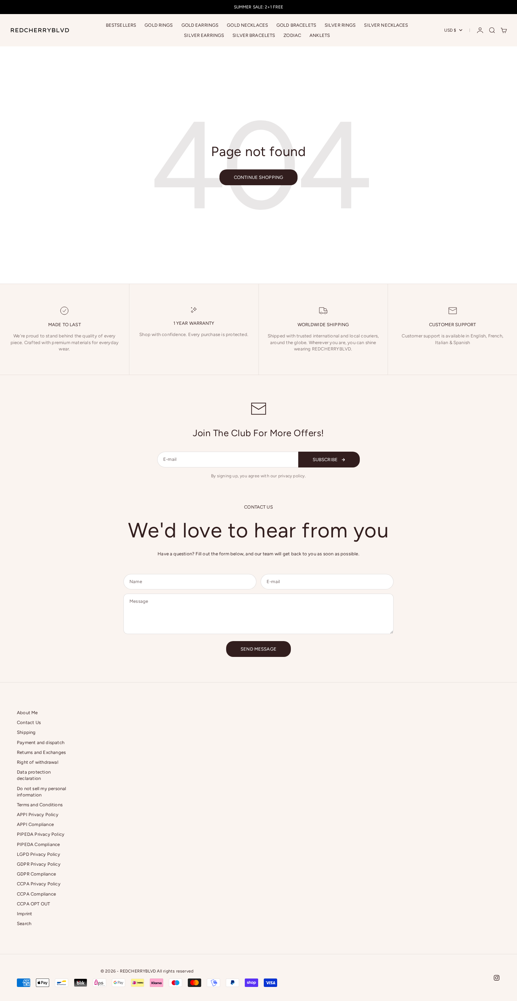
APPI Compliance (35, 824)
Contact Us (29, 722)
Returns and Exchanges (41, 752)
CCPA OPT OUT (33, 903)
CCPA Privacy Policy (38, 883)
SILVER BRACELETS (253, 35)
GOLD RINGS (159, 25)
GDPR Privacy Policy (38, 864)
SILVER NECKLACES (386, 25)
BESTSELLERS (121, 25)
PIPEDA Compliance (38, 844)
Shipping (26, 732)
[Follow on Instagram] (496, 977)
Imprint (24, 913)
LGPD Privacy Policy (38, 854)
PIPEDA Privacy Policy (40, 834)
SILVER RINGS (340, 25)
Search (24, 923)
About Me (27, 712)
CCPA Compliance (36, 894)
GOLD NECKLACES (247, 25)
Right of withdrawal (37, 762)
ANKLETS (319, 35)
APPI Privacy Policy (37, 814)
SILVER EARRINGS (204, 35)
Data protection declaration (34, 775)
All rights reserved (175, 971)
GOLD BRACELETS (296, 25)
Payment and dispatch (40, 742)
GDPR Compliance (36, 874)
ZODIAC (292, 35)
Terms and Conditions (40, 804)
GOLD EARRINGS (200, 25)
